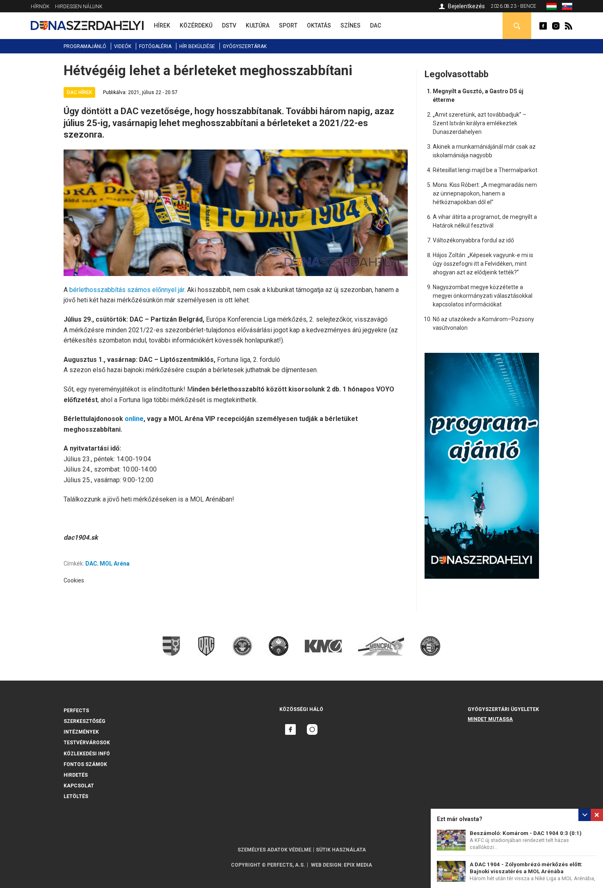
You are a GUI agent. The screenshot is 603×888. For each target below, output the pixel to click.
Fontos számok (85, 764)
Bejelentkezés (466, 6)
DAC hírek (79, 92)
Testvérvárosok (87, 742)
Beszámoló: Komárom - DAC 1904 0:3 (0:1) (526, 833)
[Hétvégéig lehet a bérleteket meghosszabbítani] (551, 8)
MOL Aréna (115, 563)
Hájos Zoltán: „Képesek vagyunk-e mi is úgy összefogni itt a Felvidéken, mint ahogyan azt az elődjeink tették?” (483, 264)
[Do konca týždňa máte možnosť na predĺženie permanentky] (567, 8)
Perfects (76, 710)
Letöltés (76, 796)
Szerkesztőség (84, 721)
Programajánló (85, 46)
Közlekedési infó (87, 754)
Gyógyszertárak (245, 46)
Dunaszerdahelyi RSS (568, 26)
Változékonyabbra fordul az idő (473, 240)
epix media (358, 865)
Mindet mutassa (490, 719)
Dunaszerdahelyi (543, 26)
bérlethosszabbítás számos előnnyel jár (126, 290)
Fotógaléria (155, 46)
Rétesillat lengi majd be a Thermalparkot (485, 170)
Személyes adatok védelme (274, 850)
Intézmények (81, 732)
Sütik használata (341, 850)
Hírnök (40, 6)
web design (326, 865)
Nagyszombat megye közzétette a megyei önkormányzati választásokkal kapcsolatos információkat (482, 296)
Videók (122, 46)
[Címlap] (87, 25)
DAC (91, 563)
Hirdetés (76, 775)
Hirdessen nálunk (79, 6)
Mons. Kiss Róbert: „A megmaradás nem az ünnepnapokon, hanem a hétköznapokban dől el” (485, 193)
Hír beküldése (197, 46)
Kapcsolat (79, 786)
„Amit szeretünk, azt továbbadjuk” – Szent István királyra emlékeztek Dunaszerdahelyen (479, 123)
